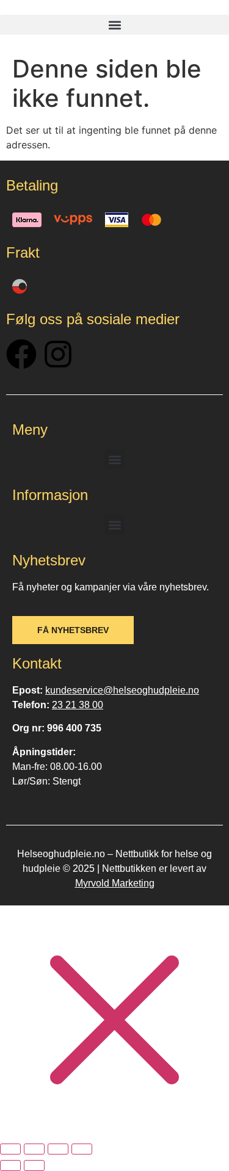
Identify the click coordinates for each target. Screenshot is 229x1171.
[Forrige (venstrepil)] (10, 1165)
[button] (114, 25)
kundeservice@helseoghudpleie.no (122, 690)
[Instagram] (58, 354)
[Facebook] (21, 354)
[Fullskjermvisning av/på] (34, 1149)
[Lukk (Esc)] (81, 1149)
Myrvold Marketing (114, 883)
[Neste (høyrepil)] (34, 1165)
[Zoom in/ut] (10, 1149)
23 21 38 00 (77, 705)
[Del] (58, 1149)
